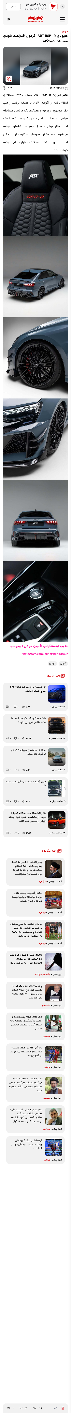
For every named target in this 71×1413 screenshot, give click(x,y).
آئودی (63, 663)
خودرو (65, 31)
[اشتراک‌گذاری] (55, 1408)
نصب (13, 6)
